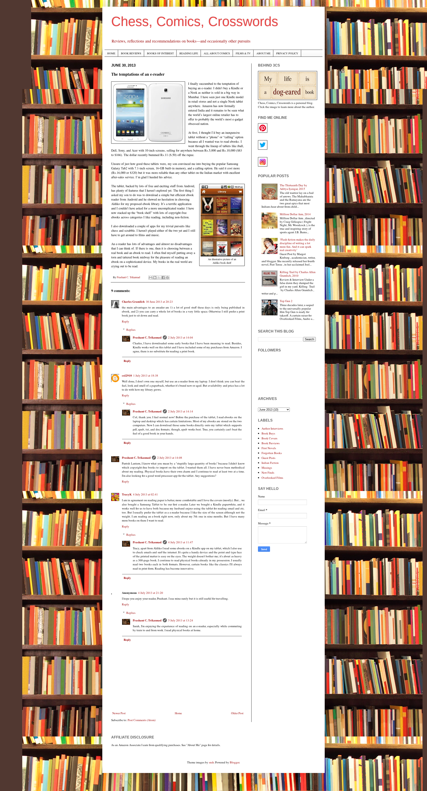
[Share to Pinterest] (167, 277)
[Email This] (150, 277)
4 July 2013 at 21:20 (150, 593)
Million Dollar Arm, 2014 (295, 214)
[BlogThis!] (155, 277)
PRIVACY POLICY (287, 53)
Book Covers (269, 438)
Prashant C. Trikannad (147, 337)
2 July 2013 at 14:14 (180, 411)
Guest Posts (268, 458)
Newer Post (119, 713)
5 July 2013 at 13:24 (180, 620)
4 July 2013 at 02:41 (145, 494)
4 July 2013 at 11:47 (180, 542)
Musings (267, 468)
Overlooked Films (272, 478)
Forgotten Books (272, 453)
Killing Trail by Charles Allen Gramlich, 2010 (298, 274)
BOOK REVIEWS (131, 53)
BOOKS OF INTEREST (160, 53)
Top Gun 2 (286, 301)
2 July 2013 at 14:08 (169, 458)
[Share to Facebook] (163, 277)
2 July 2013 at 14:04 (180, 337)
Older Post (237, 713)
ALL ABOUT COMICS (217, 53)
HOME (111, 53)
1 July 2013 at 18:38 (145, 375)
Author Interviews (272, 428)
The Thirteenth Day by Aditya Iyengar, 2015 (293, 187)
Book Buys (268, 433)
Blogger (234, 762)
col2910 (127, 375)
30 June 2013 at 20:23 (159, 302)
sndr (211, 762)
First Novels (269, 448)
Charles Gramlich (133, 301)
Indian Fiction (270, 463)
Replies (130, 330)
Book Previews (271, 443)
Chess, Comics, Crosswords (194, 21)
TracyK (127, 494)
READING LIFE (188, 53)
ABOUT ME (263, 53)
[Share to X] (159, 277)
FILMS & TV (243, 53)
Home (178, 713)
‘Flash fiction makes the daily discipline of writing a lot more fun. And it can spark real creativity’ (297, 244)
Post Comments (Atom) (141, 720)
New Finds (268, 473)
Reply (125, 321)
